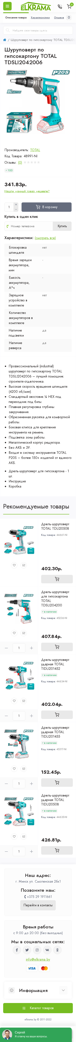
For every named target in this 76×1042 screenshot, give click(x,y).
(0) (20, 162)
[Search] (7, 30)
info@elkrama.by (38, 959)
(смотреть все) (45, 237)
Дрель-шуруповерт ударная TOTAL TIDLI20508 (55, 800)
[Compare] (23, 565)
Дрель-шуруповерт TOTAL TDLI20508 (55, 526)
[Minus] (16, 209)
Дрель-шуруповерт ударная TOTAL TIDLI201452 (55, 664)
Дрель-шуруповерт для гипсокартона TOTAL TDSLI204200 (55, 598)
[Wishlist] (14, 565)
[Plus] (16, 204)
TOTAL (35, 150)
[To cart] (57, 579)
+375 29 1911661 (39, 896)
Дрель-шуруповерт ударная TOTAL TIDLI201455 (55, 732)
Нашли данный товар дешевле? (27, 191)
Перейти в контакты (38, 905)
